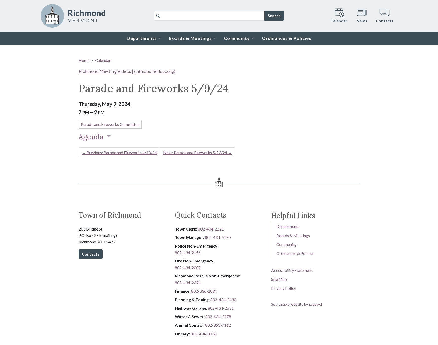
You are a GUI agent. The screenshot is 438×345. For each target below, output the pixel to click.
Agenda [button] (91, 136)
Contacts (90, 254)
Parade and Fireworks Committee (110, 124)
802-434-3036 (203, 333)
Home (84, 60)
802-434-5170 (218, 237)
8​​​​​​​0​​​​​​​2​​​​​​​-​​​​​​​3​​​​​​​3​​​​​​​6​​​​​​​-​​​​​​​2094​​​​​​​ (204, 291)
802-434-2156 (188, 252)
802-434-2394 (188, 282)
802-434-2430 (223, 299)
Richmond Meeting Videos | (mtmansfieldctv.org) (127, 71)
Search (274, 15)
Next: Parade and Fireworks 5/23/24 (197, 152)
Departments (287, 226)
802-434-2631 (221, 308)
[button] (144, 38)
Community (286, 244)
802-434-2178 (218, 316)
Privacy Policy (283, 288)
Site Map (279, 279)
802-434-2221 (211, 228)
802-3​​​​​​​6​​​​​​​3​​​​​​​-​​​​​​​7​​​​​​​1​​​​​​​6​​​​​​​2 (218, 325)
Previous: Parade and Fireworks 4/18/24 (119, 152)
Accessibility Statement (292, 270)
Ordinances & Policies (295, 253)
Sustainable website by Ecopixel (296, 304)
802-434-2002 (188, 267)
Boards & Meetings (293, 235)
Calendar (103, 60)
